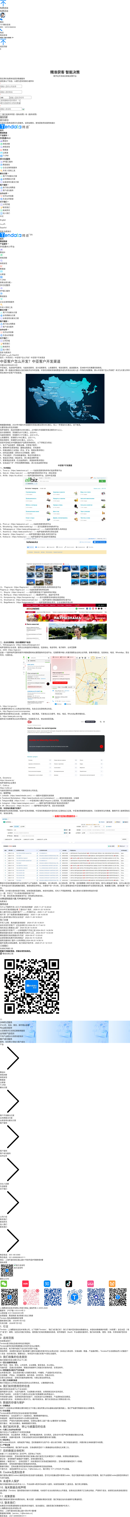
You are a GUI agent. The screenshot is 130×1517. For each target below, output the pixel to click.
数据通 (5, 149)
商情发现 (6, 146)
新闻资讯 (6, 346)
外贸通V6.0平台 (7, 246)
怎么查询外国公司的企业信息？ (12, 917)
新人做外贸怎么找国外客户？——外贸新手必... (18, 912)
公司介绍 (3, 1216)
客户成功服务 (8, 326)
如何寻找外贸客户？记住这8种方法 (14, 925)
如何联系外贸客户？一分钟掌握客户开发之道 (18, 930)
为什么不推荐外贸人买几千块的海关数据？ (17, 907)
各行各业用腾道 (9, 323)
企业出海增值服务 (10, 167)
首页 (2, 357)
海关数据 (20, 1315)
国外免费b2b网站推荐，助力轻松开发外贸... (17, 943)
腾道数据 (12, 1315)
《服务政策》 (32, 114)
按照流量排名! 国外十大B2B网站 (13, 940)
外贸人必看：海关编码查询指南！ (13, 922)
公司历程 (6, 340)
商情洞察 (6, 143)
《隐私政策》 (20, 114)
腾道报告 (6, 164)
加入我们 (6, 349)
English (3, 220)
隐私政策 (3, 1262)
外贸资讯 (9, 357)
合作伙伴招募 (8, 332)
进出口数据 (28, 1315)
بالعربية (2, 223)
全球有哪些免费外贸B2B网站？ (12, 938)
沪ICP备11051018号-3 (16, 1310)
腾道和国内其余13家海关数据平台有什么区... (18, 932)
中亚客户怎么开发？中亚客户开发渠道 (30, 357)
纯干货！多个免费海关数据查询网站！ (15, 914)
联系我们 (6, 343)
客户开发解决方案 (10, 312)
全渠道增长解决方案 (11, 318)
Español (3, 227)
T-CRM (6, 155)
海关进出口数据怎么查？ (10, 927)
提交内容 (3, 117)
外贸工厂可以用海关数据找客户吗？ (21, 893)
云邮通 (5, 152)
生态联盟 (3, 1186)
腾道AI (5, 141)
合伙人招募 (4, 1183)
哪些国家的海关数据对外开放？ (12, 935)
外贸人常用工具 (9, 170)
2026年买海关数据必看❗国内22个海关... (16, 909)
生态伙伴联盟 (8, 335)
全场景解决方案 (9, 315)
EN (31, 234)
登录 (2, 231)
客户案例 (3, 1150)
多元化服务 (5, 285)
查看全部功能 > (6, 282)
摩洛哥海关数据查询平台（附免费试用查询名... (25, 895)
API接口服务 (8, 161)
